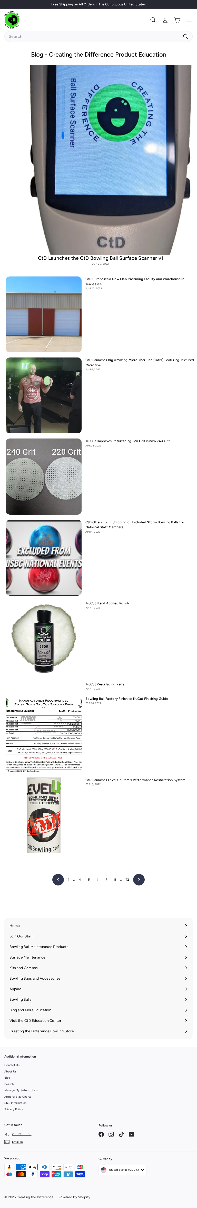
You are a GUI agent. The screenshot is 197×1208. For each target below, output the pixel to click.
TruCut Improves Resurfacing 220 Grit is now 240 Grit (127, 441)
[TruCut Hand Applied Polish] (44, 639)
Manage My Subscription (21, 1090)
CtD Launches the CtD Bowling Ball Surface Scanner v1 (100, 258)
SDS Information (15, 1103)
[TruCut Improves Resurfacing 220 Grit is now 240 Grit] (44, 476)
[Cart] (177, 20)
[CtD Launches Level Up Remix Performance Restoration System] (44, 815)
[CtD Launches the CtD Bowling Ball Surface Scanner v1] (100, 160)
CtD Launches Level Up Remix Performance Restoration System (135, 780)
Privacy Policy (13, 1109)
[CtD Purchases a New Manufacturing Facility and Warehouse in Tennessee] (44, 314)
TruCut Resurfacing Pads (104, 684)
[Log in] (165, 20)
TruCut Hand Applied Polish (107, 603)
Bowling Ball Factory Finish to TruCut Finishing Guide (126, 699)
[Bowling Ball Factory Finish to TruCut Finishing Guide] (44, 734)
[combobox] (98, 36)
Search (9, 1084)
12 (127, 879)
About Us (10, 1071)
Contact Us (11, 1065)
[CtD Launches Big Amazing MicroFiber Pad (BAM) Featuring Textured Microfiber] (44, 395)
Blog (7, 1077)
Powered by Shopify (74, 1197)
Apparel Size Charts (17, 1096)
